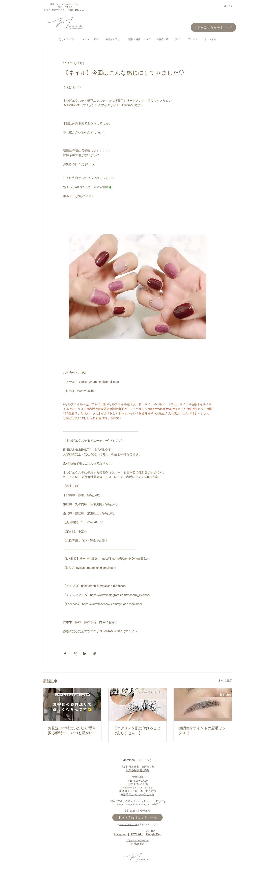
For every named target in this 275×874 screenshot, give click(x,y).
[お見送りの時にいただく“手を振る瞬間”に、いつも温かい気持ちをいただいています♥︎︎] (72, 704)
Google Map (153, 834)
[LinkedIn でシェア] (85, 654)
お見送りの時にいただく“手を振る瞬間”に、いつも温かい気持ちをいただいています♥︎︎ (72, 730)
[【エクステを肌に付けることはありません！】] (138, 704)
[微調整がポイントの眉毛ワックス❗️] (203, 704)
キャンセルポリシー (128, 824)
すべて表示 (225, 680)
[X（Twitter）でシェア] (75, 654)
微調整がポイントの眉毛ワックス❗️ (202, 730)
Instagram (120, 834)
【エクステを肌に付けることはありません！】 (136, 730)
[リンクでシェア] (94, 654)
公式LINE (136, 834)
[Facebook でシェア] (65, 654)
